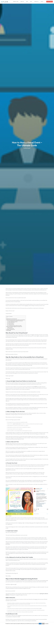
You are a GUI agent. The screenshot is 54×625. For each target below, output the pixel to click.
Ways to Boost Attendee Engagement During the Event (14, 326)
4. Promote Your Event (11, 323)
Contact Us (36, 1)
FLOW (35, 386)
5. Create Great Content (11, 324)
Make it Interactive (10, 327)
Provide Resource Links (11, 328)
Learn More (46, 623)
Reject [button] (43, 623)
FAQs (27, 1)
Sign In (42, 1)
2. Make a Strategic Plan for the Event (12, 321)
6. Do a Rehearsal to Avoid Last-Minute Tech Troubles (15, 325)
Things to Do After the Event (11, 329)
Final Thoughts (9, 330)
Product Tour (15, 1)
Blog (31, 1)
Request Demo (49, 1)
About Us (22, 1)
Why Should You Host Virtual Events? (12, 318)
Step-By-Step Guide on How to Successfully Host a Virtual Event (16, 319)
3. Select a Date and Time (11, 322)
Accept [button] (40, 623)
